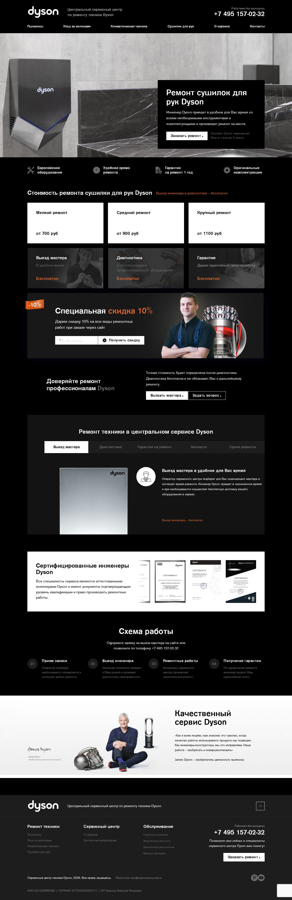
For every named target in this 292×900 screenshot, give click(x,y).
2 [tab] (146, 781)
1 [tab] (139, 781)
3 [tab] (152, 781)
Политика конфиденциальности (139, 878)
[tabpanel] (146, 735)
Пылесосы (35, 26)
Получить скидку (124, 340)
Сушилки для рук (181, 26)
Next (285, 734)
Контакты (257, 26)
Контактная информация (100, 840)
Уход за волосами (77, 26)
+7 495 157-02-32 (165, 648)
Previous (6, 734)
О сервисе (222, 26)
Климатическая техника (129, 26)
